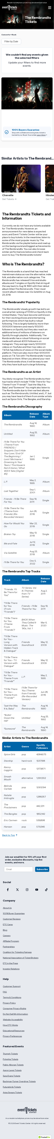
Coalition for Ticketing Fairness (17, 952)
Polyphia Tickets (10, 1059)
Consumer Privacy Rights (14, 1008)
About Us (7, 908)
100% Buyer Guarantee (14, 913)
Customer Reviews (11, 919)
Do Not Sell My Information (15, 1014)
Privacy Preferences (12, 1036)
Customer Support (11, 986)
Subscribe (42, 869)
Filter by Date (11, 41)
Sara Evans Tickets (11, 1076)
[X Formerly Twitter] (17, 890)
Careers (6, 935)
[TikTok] (46, 890)
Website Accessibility (13, 1019)
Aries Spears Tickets (12, 1092)
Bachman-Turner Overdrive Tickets (19, 1081)
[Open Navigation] (49, 7)
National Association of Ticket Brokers (20, 957)
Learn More (41, 135)
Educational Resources (13, 1030)
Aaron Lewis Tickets (12, 1070)
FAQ (5, 992)
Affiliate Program (11, 941)
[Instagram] (27, 890)
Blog (5, 930)
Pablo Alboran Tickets (13, 1064)
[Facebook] (8, 890)
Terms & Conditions (12, 997)
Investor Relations (11, 969)
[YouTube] (36, 890)
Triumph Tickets (10, 1053)
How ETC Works (10, 1025)
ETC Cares (8, 924)
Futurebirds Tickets (12, 1087)
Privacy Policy (9, 1003)
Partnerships (9, 946)
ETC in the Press (10, 963)
